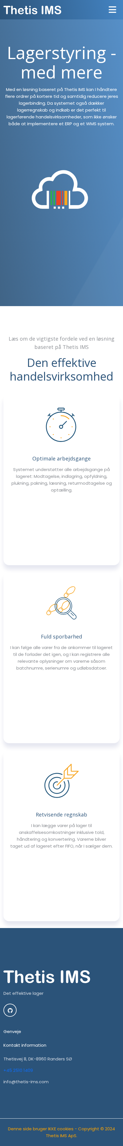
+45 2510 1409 (18, 1070)
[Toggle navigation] (112, 9)
